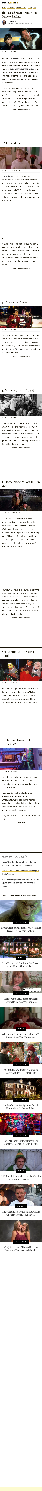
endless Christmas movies (22, 69)
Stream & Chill (21, 8)
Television (11, 8)
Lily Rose (13, 21)
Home (4, 8)
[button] (38, 2)
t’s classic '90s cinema (15, 349)
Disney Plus (32, 8)
